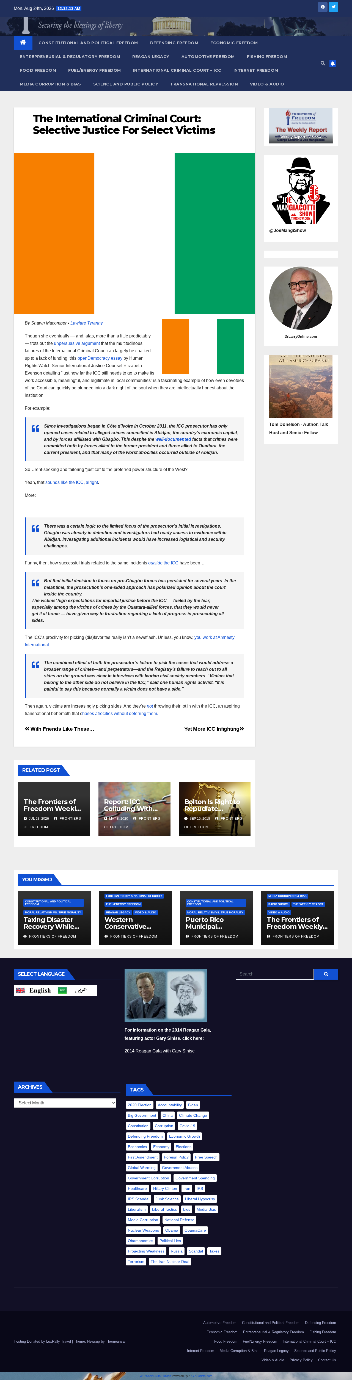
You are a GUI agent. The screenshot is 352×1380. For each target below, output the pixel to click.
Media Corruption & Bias (50, 84)
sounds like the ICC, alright (71, 482)
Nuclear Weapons (143, 1230)
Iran (186, 1188)
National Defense (179, 1220)
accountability (170, 1105)
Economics (137, 1147)
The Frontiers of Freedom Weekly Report (51, 808)
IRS (200, 1188)
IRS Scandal (138, 1199)
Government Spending (195, 1178)
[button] (323, 63)
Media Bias (206, 1209)
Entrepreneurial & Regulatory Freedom (70, 56)
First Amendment (143, 1157)
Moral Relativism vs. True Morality (53, 912)
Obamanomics (140, 1240)
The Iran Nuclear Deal (170, 1261)
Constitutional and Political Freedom (88, 42)
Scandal (196, 1251)
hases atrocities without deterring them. (120, 713)
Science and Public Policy (125, 84)
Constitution (138, 1126)
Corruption (164, 1126)
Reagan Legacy (150, 56)
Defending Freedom (174, 42)
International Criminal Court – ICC (177, 70)
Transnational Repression (204, 84)
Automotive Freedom (208, 56)
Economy (161, 1147)
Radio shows (278, 904)
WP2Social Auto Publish (155, 1376)
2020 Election (140, 1105)
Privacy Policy (301, 1360)
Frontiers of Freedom (52, 936)
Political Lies (170, 1240)
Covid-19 (187, 1126)
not (150, 706)
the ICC (163, 563)
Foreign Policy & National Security (134, 895)
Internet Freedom (255, 70)
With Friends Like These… (61, 729)
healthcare (137, 1188)
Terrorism (136, 1261)
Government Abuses (179, 1167)
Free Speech (206, 1157)
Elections (183, 1147)
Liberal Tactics (164, 1209)
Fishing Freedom (267, 56)
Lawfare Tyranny (86, 323)
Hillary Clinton (165, 1188)
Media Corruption (143, 1220)
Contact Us (327, 1360)
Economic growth (184, 1136)
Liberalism (137, 1209)
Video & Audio (267, 84)
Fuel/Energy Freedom (94, 70)
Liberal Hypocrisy (200, 1199)
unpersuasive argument (77, 343)
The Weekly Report (308, 904)
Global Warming (142, 1167)
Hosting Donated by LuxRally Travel (43, 1341)
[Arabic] (76, 990)
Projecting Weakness (146, 1251)
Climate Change (193, 1115)
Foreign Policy (176, 1157)
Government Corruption (148, 1178)
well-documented (173, 439)
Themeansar (115, 1341)
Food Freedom (38, 70)
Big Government (142, 1115)
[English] (35, 990)
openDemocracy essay (100, 358)
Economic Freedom (234, 42)
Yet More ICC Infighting (212, 729)
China (168, 1115)
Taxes (214, 1251)
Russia (177, 1251)
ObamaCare (195, 1230)
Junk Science (167, 1199)
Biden (193, 1105)
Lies (186, 1209)
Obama (171, 1230)
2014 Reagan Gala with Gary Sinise (160, 1051)
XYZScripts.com (201, 1376)
